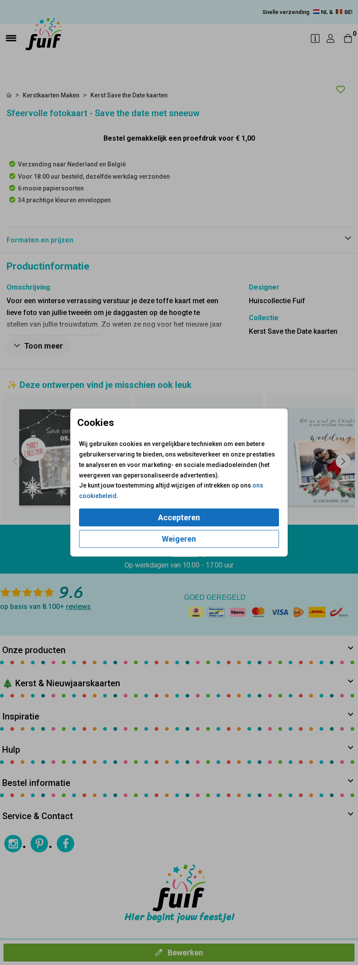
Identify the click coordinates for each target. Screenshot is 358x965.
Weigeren (179, 538)
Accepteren (179, 517)
